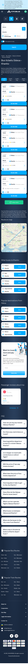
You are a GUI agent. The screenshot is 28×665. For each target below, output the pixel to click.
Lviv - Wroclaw (4, 561)
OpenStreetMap (18, 251)
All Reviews (13, 408)
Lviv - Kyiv (3, 594)
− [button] (3, 227)
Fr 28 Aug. (4, 79)
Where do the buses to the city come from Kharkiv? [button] (12, 521)
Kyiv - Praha (4, 558)
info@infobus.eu (8, 628)
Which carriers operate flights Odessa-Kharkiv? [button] (11, 502)
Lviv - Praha (16, 564)
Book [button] (19, 267)
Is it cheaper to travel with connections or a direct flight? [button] (12, 455)
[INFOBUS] (13, 11)
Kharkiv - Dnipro (5, 591)
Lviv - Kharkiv (17, 567)
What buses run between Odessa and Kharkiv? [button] (11, 512)
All (5, 18)
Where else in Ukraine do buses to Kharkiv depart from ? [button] (11, 532)
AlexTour (7, 142)
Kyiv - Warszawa (18, 555)
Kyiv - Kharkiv (4, 588)
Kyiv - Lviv (3, 581)
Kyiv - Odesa (17, 581)
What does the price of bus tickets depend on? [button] (12, 474)
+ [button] (3, 225)
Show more (15, 202)
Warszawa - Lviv (5, 567)
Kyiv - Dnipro (17, 585)
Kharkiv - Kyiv (17, 588)
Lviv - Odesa (17, 591)
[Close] (25, 5)
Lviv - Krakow (4, 564)
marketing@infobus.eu (9, 630)
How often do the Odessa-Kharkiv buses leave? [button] (12, 493)
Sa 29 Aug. (10, 79)
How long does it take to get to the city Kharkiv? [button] (12, 484)
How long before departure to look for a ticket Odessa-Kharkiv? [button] (12, 443)
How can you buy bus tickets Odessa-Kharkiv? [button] (12, 424)
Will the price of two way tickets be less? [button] (11, 465)
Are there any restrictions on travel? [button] (13, 433)
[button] (14, 103)
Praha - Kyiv (4, 555)
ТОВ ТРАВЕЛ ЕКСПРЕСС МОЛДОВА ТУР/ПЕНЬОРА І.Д (13, 188)
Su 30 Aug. (17, 79)
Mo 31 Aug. (23, 79)
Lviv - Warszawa (18, 558)
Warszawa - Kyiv (18, 561)
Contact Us (4, 620)
